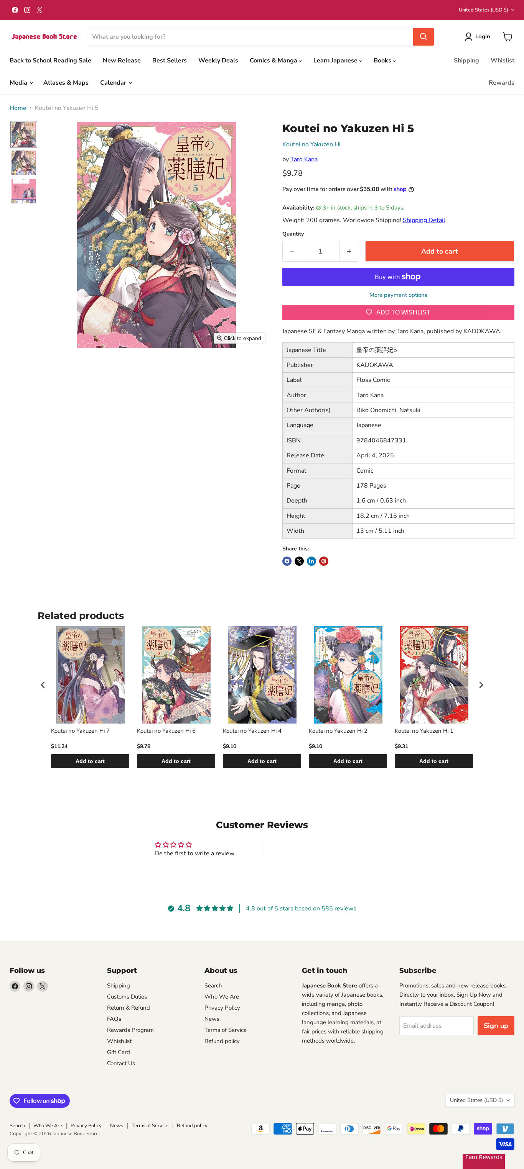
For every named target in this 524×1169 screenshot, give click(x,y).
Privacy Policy (222, 1008)
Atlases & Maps (66, 83)
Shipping (466, 60)
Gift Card (118, 1052)
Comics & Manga (274, 60)
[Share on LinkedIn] (311, 561)
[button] (479, 36)
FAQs (114, 1019)
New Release (122, 60)
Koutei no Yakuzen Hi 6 (166, 731)
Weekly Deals (218, 60)
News (211, 1019)
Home (18, 108)
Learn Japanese (336, 60)
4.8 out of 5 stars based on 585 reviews (301, 908)
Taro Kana (304, 159)
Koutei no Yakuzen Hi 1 (424, 731)
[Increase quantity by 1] (349, 251)
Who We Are (221, 996)
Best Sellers (169, 60)
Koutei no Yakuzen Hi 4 (252, 731)
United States (483, 10)
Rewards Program (130, 1030)
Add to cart (90, 761)
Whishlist (119, 1041)
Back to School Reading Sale (50, 60)
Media (19, 83)
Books (383, 60)
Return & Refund (128, 1008)
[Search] (423, 37)
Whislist (502, 60)
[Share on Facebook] (287, 561)
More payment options (398, 295)
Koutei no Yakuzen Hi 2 (338, 731)
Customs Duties (127, 996)
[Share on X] (299, 561)
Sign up (496, 1025)
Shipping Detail (424, 220)
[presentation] (43, 685)
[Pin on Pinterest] (323, 561)
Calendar (114, 83)
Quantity (293, 234)
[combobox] (250, 37)
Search (213, 985)
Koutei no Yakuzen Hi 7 (80, 731)
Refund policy (222, 1041)
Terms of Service (225, 1030)
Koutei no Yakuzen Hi (311, 144)
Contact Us (121, 1063)
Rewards (501, 83)
